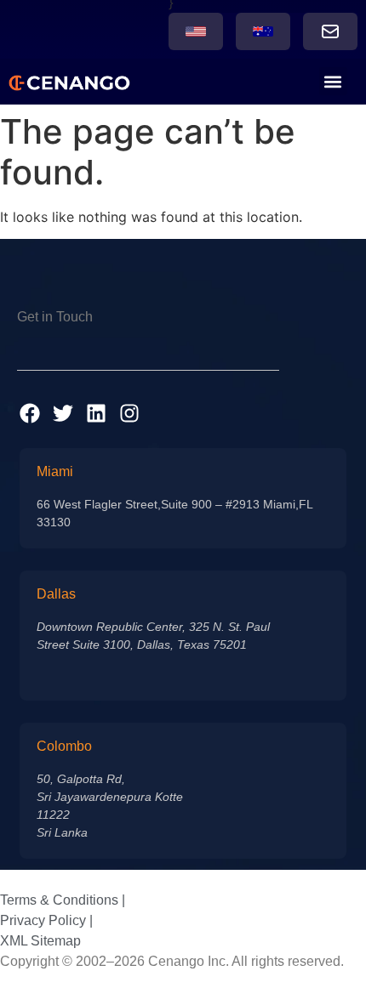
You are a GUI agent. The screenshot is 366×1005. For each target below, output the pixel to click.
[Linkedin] (96, 413)
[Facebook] (30, 413)
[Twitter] (63, 413)
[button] (333, 81)
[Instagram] (129, 413)
